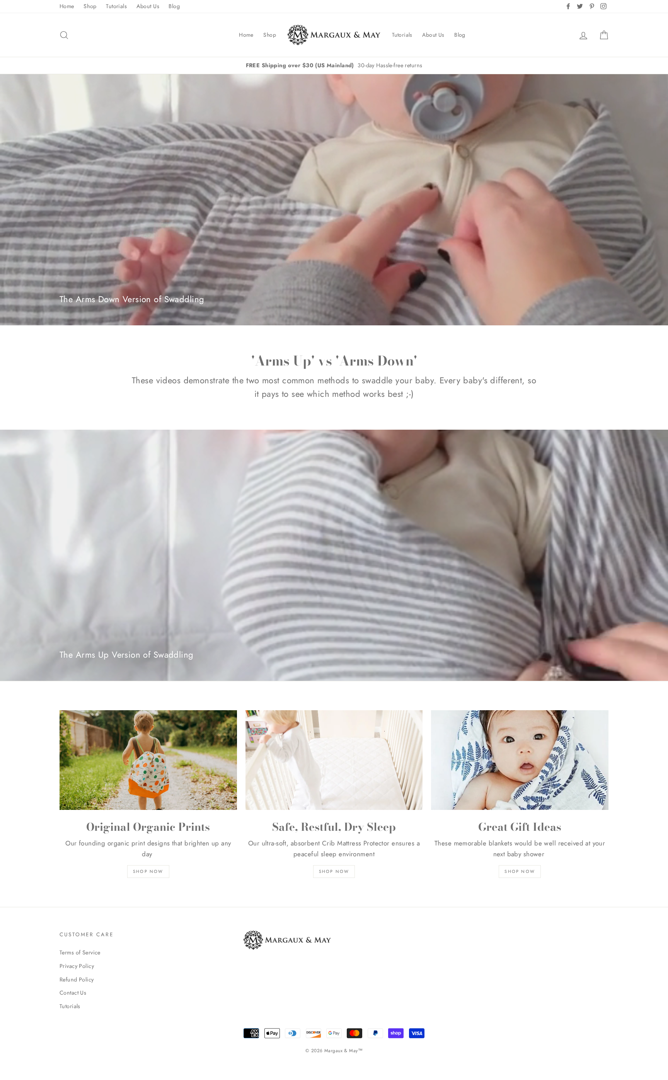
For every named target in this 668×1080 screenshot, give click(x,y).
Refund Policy (77, 979)
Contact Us (73, 993)
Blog (174, 6)
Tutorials (116, 6)
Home (67, 6)
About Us (147, 6)
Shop (90, 6)
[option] (334, 65)
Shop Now (148, 871)
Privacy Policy (77, 966)
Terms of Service (80, 952)
